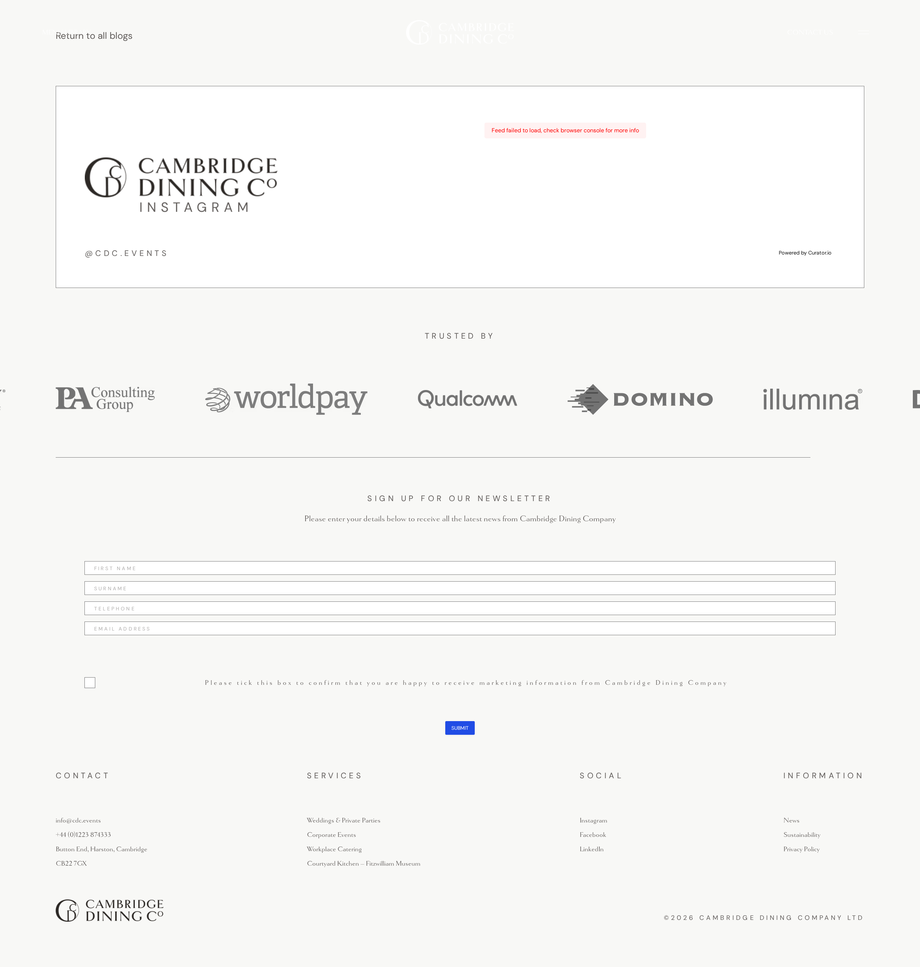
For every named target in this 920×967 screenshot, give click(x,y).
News (791, 820)
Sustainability (801, 834)
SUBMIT (460, 728)
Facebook (593, 834)
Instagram (593, 820)
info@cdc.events (78, 820)
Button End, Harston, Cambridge (101, 849)
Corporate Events (331, 834)
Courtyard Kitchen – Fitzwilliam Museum (363, 863)
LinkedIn (592, 849)
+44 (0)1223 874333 (83, 834)
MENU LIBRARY (66, 32)
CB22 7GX (71, 863)
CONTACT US (810, 32)
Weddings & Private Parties (344, 820)
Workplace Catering (334, 849)
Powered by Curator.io (805, 252)
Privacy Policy (801, 849)
